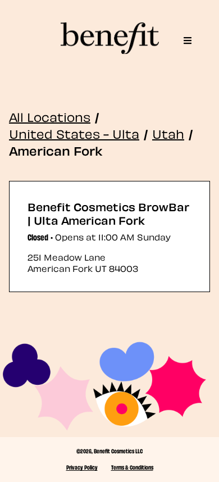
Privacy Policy (82, 466)
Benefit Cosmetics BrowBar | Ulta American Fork (108, 213)
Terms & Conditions (132, 466)
